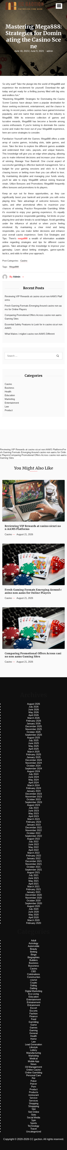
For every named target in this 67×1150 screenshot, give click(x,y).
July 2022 (33, 841)
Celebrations (33, 974)
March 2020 (33, 920)
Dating (33, 985)
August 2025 (33, 737)
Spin (33, 1120)
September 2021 (33, 869)
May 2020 (34, 914)
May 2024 (34, 779)
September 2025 (33, 734)
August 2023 (33, 805)
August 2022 (33, 838)
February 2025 (33, 754)
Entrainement (33, 1002)
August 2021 (33, 872)
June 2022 (33, 844)
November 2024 (33, 763)
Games (33, 1027)
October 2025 (34, 732)
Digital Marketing (33, 991)
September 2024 (33, 768)
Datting (33, 988)
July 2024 (33, 774)
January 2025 (34, 757)
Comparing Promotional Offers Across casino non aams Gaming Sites (33, 317)
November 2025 (33, 729)
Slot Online (33, 1112)
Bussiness (33, 965)
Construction (33, 977)
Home (33, 1038)
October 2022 (34, 833)
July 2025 (33, 740)
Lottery (33, 1050)
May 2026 (34, 712)
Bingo (33, 954)
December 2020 (33, 895)
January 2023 (34, 824)
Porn (33, 1086)
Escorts (34, 1010)
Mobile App (33, 1061)
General (33, 1033)
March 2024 (33, 785)
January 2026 (34, 723)
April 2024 (34, 782)
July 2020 (33, 909)
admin (50, 51)
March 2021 (33, 886)
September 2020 (33, 903)
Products (33, 1092)
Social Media (33, 1117)
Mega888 (14, 266)
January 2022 (34, 858)
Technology (33, 1126)
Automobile (33, 946)
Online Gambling (33, 1072)
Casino (23, 260)
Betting (33, 951)
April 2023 (34, 816)
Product (9, 410)
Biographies (34, 957)
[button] (59, 6)
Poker (34, 1081)
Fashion (33, 1013)
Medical (34, 1058)
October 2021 (34, 866)
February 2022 (33, 855)
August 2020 (33, 906)
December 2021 (33, 861)
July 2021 (33, 875)
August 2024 (33, 771)
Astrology (33, 943)
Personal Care (33, 1075)
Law (7, 406)
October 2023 (34, 799)
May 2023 (34, 813)
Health (8, 391)
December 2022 (33, 827)
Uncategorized (33, 1131)
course (33, 979)
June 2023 (33, 810)
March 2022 (33, 852)
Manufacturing (33, 1053)
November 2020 (33, 897)
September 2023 (33, 802)
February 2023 (33, 822)
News (33, 1064)
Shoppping (33, 1106)
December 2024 (33, 760)
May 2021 (34, 881)
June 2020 (33, 911)
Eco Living (33, 994)
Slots (33, 1114)
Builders (33, 960)
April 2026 (34, 715)
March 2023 (33, 819)
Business (9, 387)
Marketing (10, 399)
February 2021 (33, 889)
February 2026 (33, 720)
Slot (34, 1109)
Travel (33, 1128)
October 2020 (34, 900)
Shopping (33, 1103)
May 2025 (34, 746)
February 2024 (33, 788)
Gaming (33, 1030)
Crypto (33, 982)
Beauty (33, 949)
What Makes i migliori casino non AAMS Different (30, 333)
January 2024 (34, 791)
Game (33, 1024)
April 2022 (34, 850)
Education (10, 395)
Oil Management (33, 1067)
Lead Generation (33, 1044)
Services (33, 1100)
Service (33, 1097)
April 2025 (34, 748)
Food (33, 1019)
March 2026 (33, 718)
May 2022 (34, 847)
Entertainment (12, 402)
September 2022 (33, 836)
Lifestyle (33, 1047)
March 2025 (33, 751)
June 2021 (33, 878)
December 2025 (33, 726)
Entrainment (33, 1005)
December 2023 (33, 793)
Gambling (33, 1022)
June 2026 (33, 709)
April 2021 (34, 883)
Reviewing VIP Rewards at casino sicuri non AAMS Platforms (33, 298)
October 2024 (34, 765)
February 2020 (33, 923)
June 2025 (33, 743)
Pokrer (33, 1083)
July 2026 (33, 706)
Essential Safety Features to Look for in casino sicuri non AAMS (33, 326)
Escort (33, 1008)
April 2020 (34, 917)
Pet (33, 1078)
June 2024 (33, 777)
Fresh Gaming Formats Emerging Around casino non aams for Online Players (33, 307)
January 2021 (34, 892)
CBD (33, 971)
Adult (33, 940)
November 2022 (33, 830)
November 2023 (33, 796)
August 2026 (33, 704)
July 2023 (33, 807)
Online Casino (33, 1069)
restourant (33, 1095)
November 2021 (33, 864)
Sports (33, 1123)
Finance (33, 1016)
